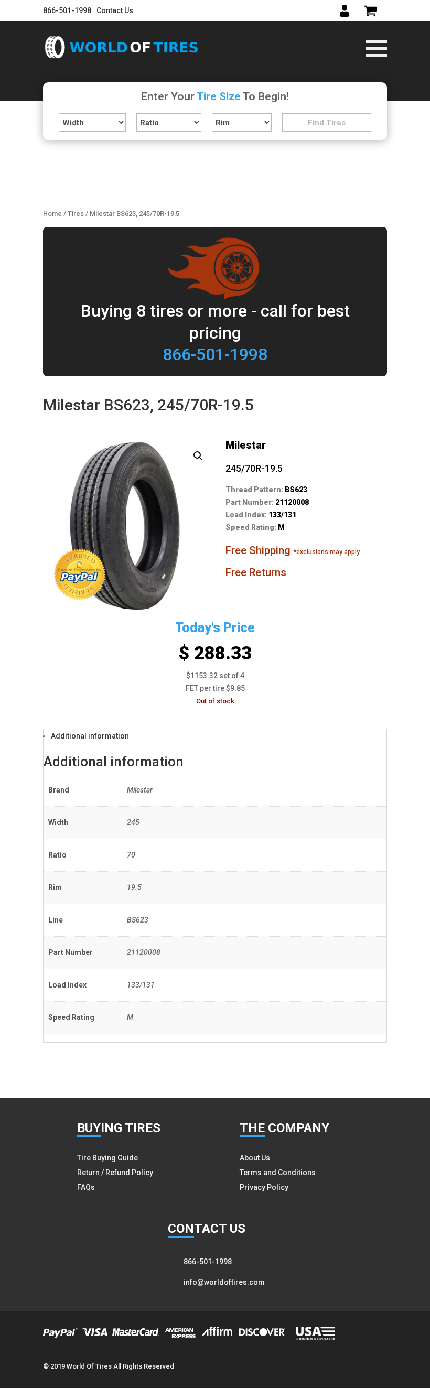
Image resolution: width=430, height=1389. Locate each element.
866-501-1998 (67, 10)
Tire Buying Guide (107, 1158)
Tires (76, 214)
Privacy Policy (264, 1187)
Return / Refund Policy (115, 1172)
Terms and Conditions (278, 1172)
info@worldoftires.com (224, 1282)
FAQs (86, 1187)
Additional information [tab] (90, 736)
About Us (255, 1158)
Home (52, 214)
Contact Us (114, 10)
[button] (198, 456)
